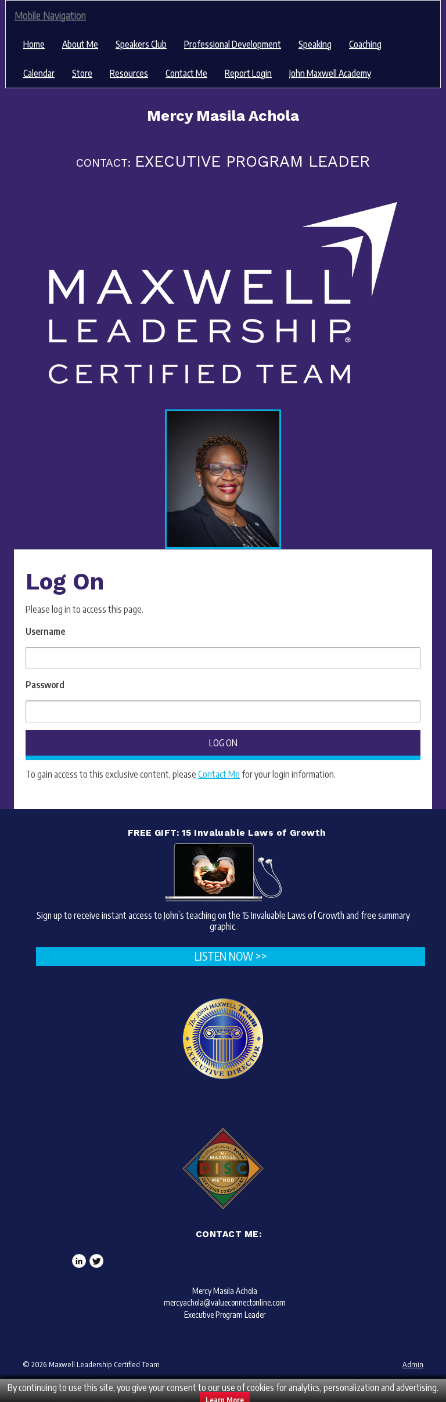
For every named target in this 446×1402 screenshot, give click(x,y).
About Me (80, 44)
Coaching (365, 44)
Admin (412, 1364)
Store (82, 73)
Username (45, 631)
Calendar (39, 73)
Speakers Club (141, 44)
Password (45, 685)
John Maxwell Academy (330, 73)
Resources (129, 73)
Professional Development (232, 44)
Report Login (248, 73)
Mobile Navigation (50, 14)
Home (34, 44)
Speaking (315, 44)
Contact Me (186, 73)
